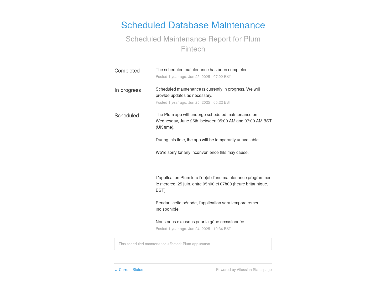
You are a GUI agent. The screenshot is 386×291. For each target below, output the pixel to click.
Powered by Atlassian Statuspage (244, 269)
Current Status (128, 269)
